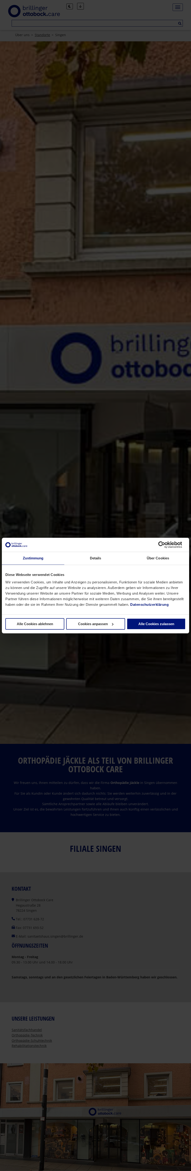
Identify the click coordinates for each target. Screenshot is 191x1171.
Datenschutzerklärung (149, 604)
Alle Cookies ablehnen (35, 624)
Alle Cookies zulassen (156, 624)
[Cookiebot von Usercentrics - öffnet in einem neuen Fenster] (165, 544)
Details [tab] (95, 558)
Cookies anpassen (93, 624)
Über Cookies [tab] (158, 558)
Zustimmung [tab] (33, 558)
